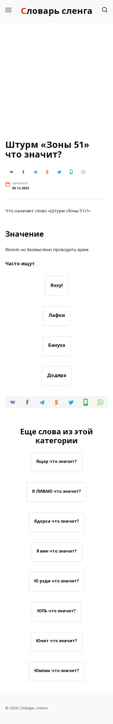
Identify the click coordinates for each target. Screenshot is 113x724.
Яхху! (56, 285)
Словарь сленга (57, 11)
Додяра (56, 375)
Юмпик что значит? (56, 670)
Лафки (56, 315)
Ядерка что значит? (56, 521)
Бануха (56, 345)
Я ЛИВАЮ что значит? (56, 491)
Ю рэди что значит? (56, 581)
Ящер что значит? (56, 461)
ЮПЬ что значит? (56, 611)
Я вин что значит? (57, 551)
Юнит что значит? (56, 641)
